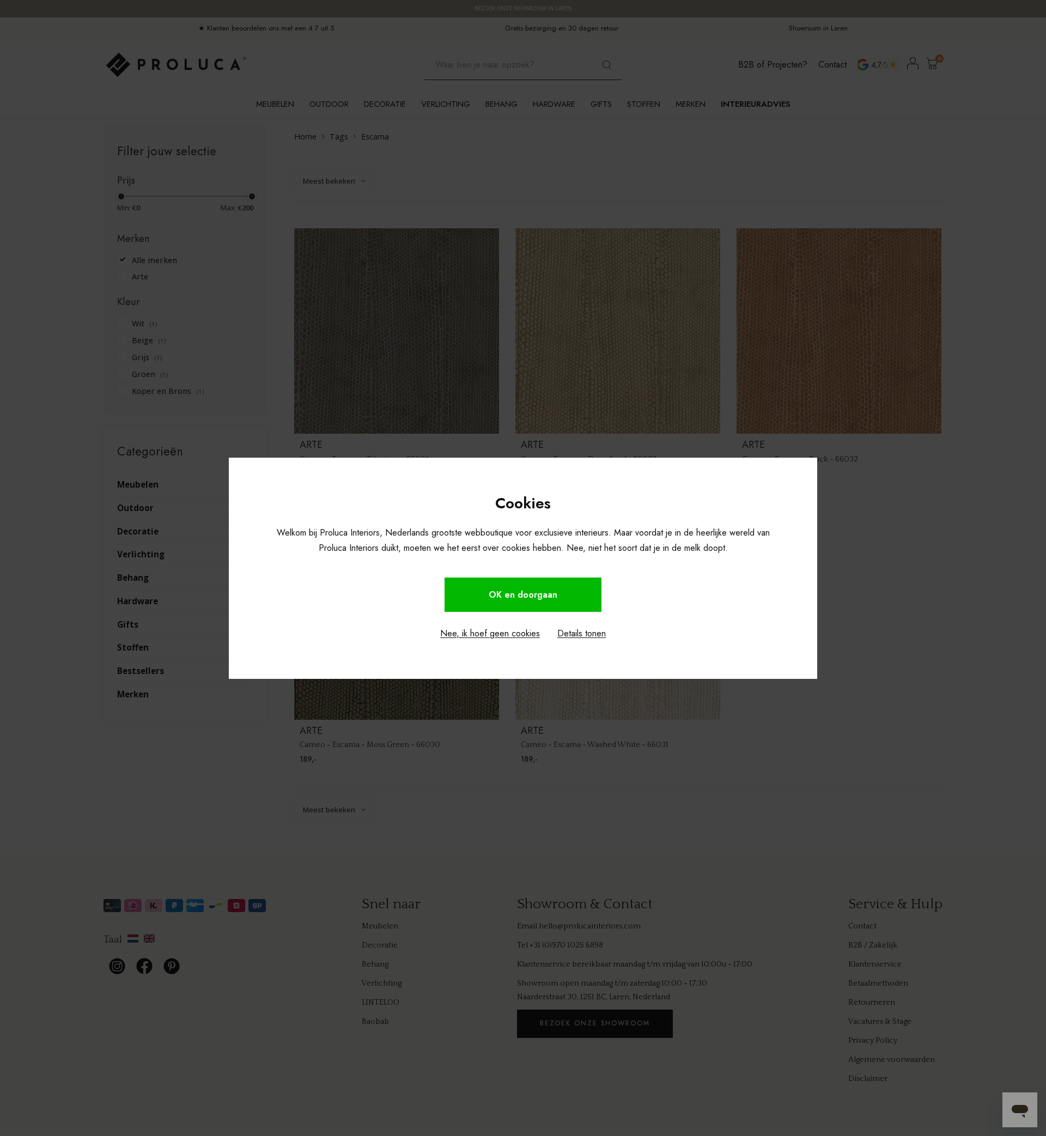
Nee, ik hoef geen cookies (490, 633)
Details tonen (581, 633)
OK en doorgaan (523, 594)
